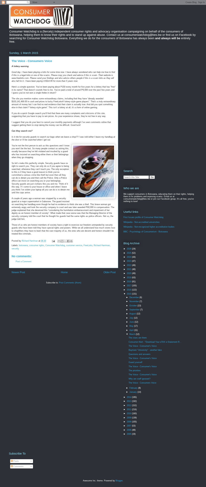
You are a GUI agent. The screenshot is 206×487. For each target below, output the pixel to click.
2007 (129, 426)
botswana (23, 245)
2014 (129, 397)
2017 (129, 285)
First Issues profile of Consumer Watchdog (143, 217)
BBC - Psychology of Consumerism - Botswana (145, 231)
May (131, 326)
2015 (129, 294)
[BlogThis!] (62, 241)
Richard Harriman (102, 245)
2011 (129, 409)
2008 (129, 421)
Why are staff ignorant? (139, 379)
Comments (18, 466)
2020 (129, 273)
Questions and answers (139, 354)
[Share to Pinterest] (71, 241)
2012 (129, 405)
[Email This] (59, 241)
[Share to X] (65, 241)
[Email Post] (53, 241)
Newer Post (18, 272)
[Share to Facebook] (68, 241)
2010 (129, 413)
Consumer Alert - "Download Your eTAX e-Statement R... (155, 342)
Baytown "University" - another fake (145, 350)
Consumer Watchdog (55, 245)
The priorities (135, 370)
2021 (129, 269)
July (131, 318)
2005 (129, 434)
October (133, 305)
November (134, 301)
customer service (74, 245)
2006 (129, 430)
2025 (129, 253)
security (15, 248)
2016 (129, 290)
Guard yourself (135, 362)
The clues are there (138, 338)
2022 (129, 265)
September (134, 309)
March (132, 334)
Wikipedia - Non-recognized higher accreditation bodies (148, 227)
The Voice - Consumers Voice (142, 383)
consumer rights (36, 245)
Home (64, 272)
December (134, 297)
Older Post (109, 272)
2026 (129, 249)
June (132, 322)
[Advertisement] (150, 73)
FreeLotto (88, 245)
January (133, 392)
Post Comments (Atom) (70, 282)
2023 (129, 261)
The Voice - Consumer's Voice (143, 346)
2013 (129, 401)
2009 (129, 417)
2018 (129, 281)
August (133, 313)
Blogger (119, 480)
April (131, 330)
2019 (129, 277)
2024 (129, 257)
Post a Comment (23, 261)
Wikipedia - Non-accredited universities (141, 222)
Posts (16, 461)
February (133, 388)
